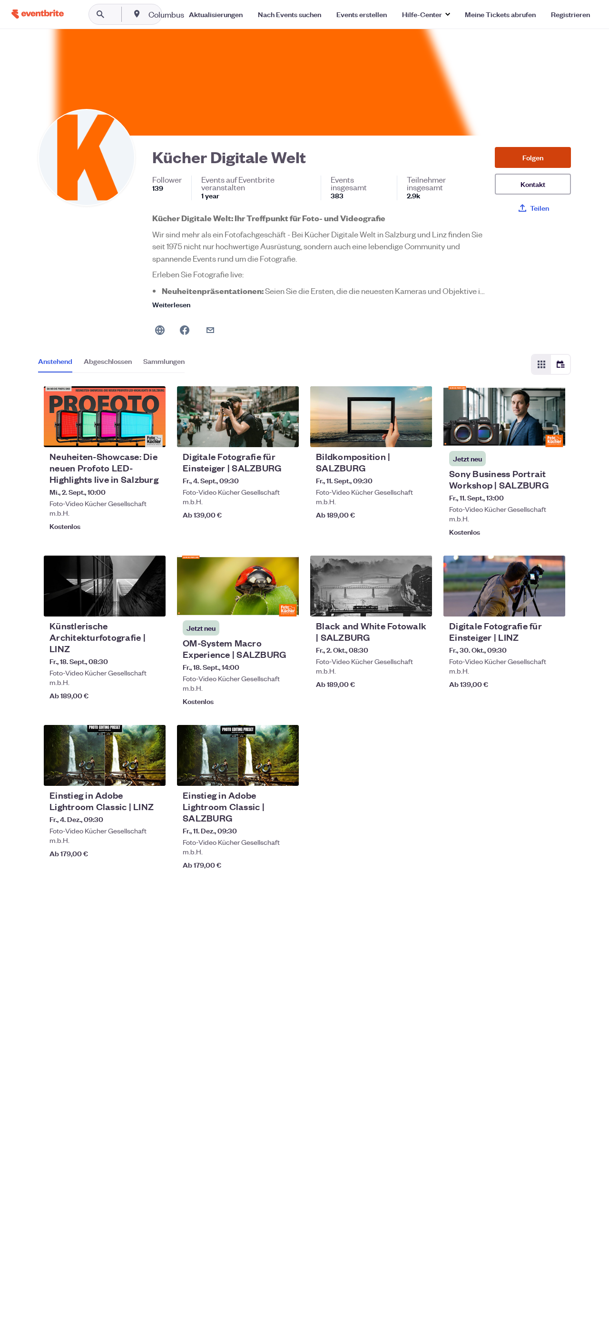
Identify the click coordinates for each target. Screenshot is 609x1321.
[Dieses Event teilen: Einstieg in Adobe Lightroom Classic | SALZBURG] (285, 772)
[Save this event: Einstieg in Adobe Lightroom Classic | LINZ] (129, 772)
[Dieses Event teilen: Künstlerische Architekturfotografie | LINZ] (152, 603)
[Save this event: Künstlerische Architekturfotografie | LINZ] (129, 603)
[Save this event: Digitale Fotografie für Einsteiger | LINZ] (529, 603)
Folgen (532, 157)
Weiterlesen (171, 304)
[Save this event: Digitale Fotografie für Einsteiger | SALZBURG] (262, 433)
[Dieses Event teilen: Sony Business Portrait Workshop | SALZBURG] (551, 433)
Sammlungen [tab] (164, 361)
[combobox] (197, 14)
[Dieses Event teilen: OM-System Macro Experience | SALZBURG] (285, 603)
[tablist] (111, 364)
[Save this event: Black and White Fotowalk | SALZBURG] (395, 603)
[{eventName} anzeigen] (105, 416)
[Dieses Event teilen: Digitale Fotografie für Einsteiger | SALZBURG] (285, 433)
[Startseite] (37, 14)
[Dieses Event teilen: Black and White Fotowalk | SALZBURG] (418, 603)
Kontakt (533, 184)
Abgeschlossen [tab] (108, 361)
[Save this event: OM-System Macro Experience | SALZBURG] (262, 603)
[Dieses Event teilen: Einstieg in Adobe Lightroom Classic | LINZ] (152, 772)
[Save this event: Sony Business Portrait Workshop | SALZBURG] (529, 433)
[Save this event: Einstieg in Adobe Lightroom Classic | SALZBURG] (262, 772)
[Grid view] (541, 364)
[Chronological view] (560, 364)
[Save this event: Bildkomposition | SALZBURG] (395, 433)
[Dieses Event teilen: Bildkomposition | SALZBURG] (418, 433)
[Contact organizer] (210, 330)
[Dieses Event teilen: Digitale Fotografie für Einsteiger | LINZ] (551, 603)
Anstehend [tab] (55, 361)
